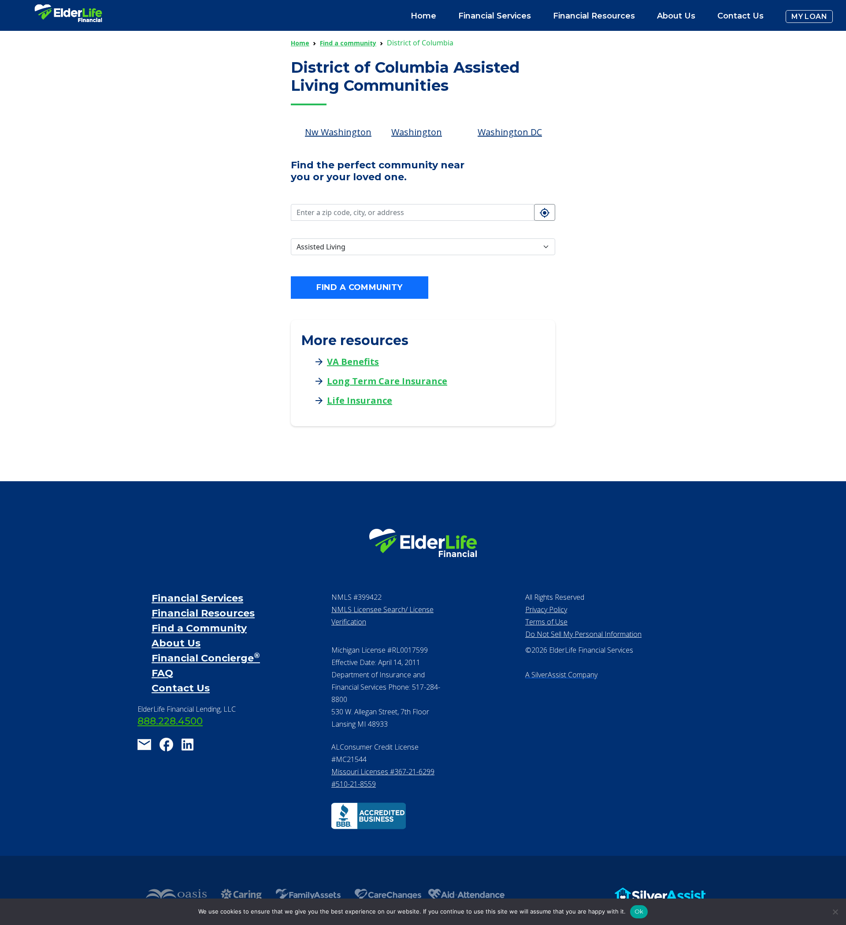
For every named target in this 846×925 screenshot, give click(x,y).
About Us (676, 16)
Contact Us (740, 16)
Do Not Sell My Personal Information (583, 634)
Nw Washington (338, 132)
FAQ (162, 673)
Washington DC (510, 132)
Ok (639, 911)
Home (423, 16)
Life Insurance (359, 400)
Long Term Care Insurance (387, 381)
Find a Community (199, 628)
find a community (359, 287)
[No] (835, 911)
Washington (416, 132)
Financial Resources (203, 613)
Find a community (348, 43)
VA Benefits (353, 362)
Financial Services (197, 598)
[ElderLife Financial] (68, 16)
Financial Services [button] (494, 16)
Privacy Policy (546, 609)
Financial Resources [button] (594, 16)
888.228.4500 (170, 721)
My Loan (809, 16)
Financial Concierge (206, 658)
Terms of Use (546, 622)
